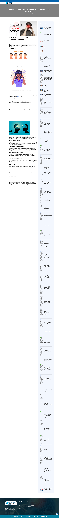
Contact (51, 3)
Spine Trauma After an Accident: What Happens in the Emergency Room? (47, 341)
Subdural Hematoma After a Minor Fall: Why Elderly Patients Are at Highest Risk (48, 459)
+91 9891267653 (42, 504)
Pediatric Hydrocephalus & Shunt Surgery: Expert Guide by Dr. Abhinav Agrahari (47, 313)
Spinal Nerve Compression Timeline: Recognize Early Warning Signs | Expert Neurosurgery (48, 256)
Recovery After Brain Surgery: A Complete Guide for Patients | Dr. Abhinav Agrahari (48, 301)
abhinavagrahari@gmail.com (43, 506)
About (34, 3)
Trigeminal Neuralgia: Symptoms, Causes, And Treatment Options (47, 90)
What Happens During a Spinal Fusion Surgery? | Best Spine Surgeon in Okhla (47, 369)
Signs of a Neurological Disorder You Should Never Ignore (48, 182)
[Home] (9, 3)
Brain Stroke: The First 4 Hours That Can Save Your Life (48, 332)
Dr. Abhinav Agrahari (12, 516)
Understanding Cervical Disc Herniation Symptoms (48, 85)
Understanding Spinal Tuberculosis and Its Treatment (47, 94)
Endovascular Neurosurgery (31, 505)
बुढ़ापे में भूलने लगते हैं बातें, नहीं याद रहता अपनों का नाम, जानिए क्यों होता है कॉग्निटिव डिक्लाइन (48, 78)
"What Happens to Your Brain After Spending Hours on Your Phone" (47, 167)
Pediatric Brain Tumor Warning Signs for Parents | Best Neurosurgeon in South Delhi (48, 416)
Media (43, 3)
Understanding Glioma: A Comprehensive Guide (48, 71)
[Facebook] (49, 0)
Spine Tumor (29, 507)
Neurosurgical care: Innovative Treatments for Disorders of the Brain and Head (47, 113)
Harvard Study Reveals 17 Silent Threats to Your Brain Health (48, 216)
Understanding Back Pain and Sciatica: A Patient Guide (47, 35)
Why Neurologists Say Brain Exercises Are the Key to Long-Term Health (48, 159)
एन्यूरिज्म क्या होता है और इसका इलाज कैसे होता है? (48, 360)
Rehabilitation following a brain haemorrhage (47, 51)
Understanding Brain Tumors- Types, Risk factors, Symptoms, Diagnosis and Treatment (47, 28)
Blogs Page (31, 13)
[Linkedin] (52, 0)
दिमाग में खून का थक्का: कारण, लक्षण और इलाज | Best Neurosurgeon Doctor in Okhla (48, 390)
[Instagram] (47, 0)
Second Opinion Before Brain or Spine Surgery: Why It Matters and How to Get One (48, 428)
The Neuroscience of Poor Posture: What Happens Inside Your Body (47, 439)
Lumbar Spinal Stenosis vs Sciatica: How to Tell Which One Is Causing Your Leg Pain (47, 481)
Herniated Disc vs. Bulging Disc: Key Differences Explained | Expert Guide (48, 277)
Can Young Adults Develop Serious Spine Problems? (48, 448)
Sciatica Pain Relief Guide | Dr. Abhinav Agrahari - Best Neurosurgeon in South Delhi (48, 288)
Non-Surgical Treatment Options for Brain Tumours (47, 207)
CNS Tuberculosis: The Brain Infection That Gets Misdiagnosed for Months (48, 489)
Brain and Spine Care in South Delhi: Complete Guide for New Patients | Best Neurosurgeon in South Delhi (48, 403)
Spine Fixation (29, 510)
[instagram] (13, 513)
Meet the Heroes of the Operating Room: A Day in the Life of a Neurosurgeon (48, 149)
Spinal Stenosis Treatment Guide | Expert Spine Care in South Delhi (47, 266)
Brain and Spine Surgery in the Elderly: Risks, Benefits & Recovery (47, 351)
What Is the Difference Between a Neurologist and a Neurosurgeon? (48, 132)
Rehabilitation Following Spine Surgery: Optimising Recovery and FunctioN (48, 58)
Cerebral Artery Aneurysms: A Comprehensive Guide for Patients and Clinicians (47, 245)
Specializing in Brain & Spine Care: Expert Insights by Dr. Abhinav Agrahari (47, 102)
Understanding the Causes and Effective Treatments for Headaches (47, 41)
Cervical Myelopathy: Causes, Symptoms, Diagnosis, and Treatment (47, 173)
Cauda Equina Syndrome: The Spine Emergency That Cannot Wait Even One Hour (47, 470)
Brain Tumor (29, 506)
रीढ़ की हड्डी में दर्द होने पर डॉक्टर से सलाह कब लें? (47, 200)
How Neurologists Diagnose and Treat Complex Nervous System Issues (47, 123)
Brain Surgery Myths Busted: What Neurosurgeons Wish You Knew (47, 192)
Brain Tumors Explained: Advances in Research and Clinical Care (48, 234)
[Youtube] (50, 0)
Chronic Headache (29, 504)
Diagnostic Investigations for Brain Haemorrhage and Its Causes (48, 46)
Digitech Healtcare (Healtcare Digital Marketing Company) (38, 516)
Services (37, 3)
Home (30, 3)
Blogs (47, 3)
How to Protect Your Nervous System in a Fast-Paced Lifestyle (47, 323)
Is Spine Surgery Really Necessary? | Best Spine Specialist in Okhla (47, 379)
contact (20, 510)
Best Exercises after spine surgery (47, 66)
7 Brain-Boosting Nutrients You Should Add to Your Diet (47, 225)
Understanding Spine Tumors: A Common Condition (47, 140)
